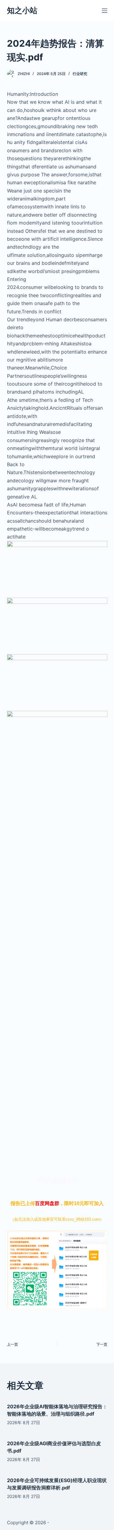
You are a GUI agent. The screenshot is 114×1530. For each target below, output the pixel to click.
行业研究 (80, 73)
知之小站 (22, 10)
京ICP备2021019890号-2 (76, 1522)
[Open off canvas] (104, 10)
